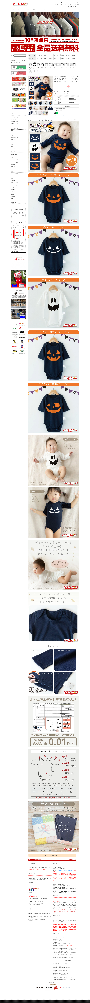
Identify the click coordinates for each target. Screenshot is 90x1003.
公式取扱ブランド (14, 117)
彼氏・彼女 (13, 171)
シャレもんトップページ (17, 9)
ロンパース (34, 69)
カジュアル (13, 194)
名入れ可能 (73, 55)
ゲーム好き (50, 55)
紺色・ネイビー (35, 71)
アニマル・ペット (14, 128)
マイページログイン (68, 6)
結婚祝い (50, 58)
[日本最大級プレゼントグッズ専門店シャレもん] (20, 6)
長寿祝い (62, 58)
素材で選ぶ (31, 72)
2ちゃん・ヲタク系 (14, 173)
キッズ (65, 4)
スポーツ (13, 142)
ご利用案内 (27, 9)
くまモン (13, 144)
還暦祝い (45, 58)
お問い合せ (35, 9)
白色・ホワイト (35, 70)
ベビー (30, 69)
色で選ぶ (30, 70)
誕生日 (78, 4)
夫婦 (12, 175)
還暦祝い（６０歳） (15, 121)
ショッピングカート (75, 6)
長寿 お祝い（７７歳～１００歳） (17, 126)
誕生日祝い (73, 58)
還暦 (55, 4)
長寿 (57, 4)
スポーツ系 (68, 55)
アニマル (71, 4)
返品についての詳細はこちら (61, 108)
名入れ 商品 (13, 119)
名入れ (75, 4)
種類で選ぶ (13, 151)
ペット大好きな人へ (15, 159)
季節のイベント (39, 58)
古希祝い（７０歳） (15, 123)
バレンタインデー (14, 185)
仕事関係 (13, 180)
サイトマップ (43, 9)
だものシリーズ (39, 55)
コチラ (60, 939)
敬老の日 (13, 191)
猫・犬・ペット (56, 55)
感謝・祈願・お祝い (15, 182)
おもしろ (68, 4)
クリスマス (13, 187)
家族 (12, 178)
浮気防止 (62, 55)
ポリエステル (36, 72)
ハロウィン (38, 73)
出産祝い (55, 58)
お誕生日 (13, 166)
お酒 (12, 146)
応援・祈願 (68, 58)
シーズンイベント (32, 73)
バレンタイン (61, 4)
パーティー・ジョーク (15, 162)
